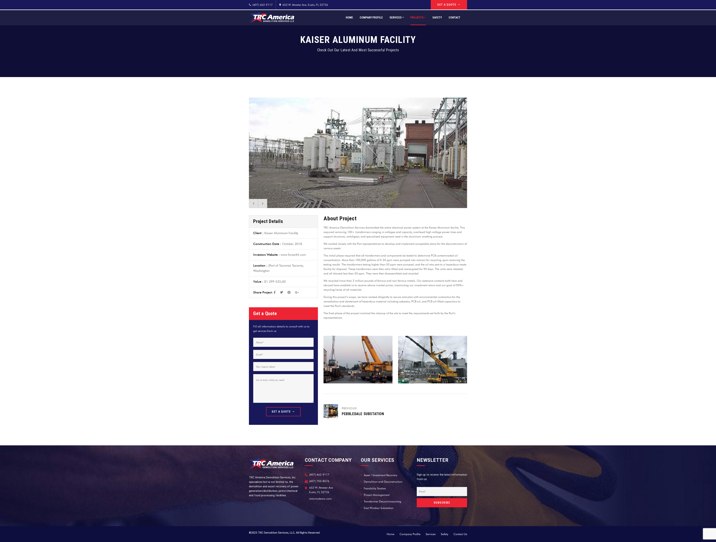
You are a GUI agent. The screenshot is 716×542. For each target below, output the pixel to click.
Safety (437, 17)
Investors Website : (266, 255)
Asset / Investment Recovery (380, 475)
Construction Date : (267, 244)
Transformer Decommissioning (382, 501)
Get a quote (281, 411)
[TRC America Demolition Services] (272, 17)
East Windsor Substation (378, 508)
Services (396, 17)
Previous (253, 203)
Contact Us (460, 534)
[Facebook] (275, 292)
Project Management (377, 495)
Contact (454, 17)
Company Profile (371, 17)
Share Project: (263, 292)
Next (262, 203)
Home (349, 17)
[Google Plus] (297, 292)
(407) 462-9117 (262, 5)
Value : (258, 281)
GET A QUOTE (446, 4)
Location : (260, 265)
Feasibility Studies (375, 488)
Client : (258, 233)
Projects (417, 17)
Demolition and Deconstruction (383, 481)
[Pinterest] (289, 292)
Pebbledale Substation (363, 414)
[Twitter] (281, 292)
